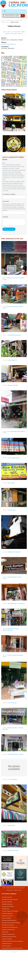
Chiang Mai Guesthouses (7, 904)
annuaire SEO (14, 952)
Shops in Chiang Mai (6, 945)
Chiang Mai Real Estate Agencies (9, 920)
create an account (11, 31)
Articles (19, 890)
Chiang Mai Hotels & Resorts (8, 906)
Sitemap (15, 890)
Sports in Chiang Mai (6, 918)
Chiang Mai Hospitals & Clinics (8, 929)
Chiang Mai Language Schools (8, 934)
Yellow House (14, 22)
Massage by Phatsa (13, 850)
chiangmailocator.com (9, 950)
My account (16, 887)
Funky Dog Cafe (12, 360)
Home (3, 20)
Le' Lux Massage (12, 779)
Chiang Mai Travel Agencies (8, 925)
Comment (5, 217)
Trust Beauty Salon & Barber (15, 754)
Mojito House (11, 825)
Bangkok (18, 922)
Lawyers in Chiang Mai (7, 938)
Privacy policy (10, 890)
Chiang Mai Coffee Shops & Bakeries (10, 899)
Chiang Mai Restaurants (7, 897)
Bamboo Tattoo (12, 385)
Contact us (22, 887)
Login (4, 31)
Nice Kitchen (11, 483)
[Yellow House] (14, 102)
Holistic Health (5, 932)
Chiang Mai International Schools (9, 936)
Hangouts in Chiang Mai (7, 901)
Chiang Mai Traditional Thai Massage (10, 911)
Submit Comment (9, 229)
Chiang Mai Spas (5, 908)
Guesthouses (10, 20)
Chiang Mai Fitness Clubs (7, 915)
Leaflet (11, 86)
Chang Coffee (11, 510)
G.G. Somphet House (13, 457)
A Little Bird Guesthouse (14, 335)
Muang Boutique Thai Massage (16, 603)
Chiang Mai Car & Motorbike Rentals (10, 927)
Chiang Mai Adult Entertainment (8, 922)
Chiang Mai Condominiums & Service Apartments (12, 941)
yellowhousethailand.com (8, 44)
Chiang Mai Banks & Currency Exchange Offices (12, 948)
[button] (14, 69)
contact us (20, 33)
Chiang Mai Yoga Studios (7, 913)
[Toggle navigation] (4, 11)
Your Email (5, 201)
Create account (9, 887)
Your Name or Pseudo (8, 194)
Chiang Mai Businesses (7, 943)
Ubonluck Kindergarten (14, 552)
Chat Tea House (12, 702)
